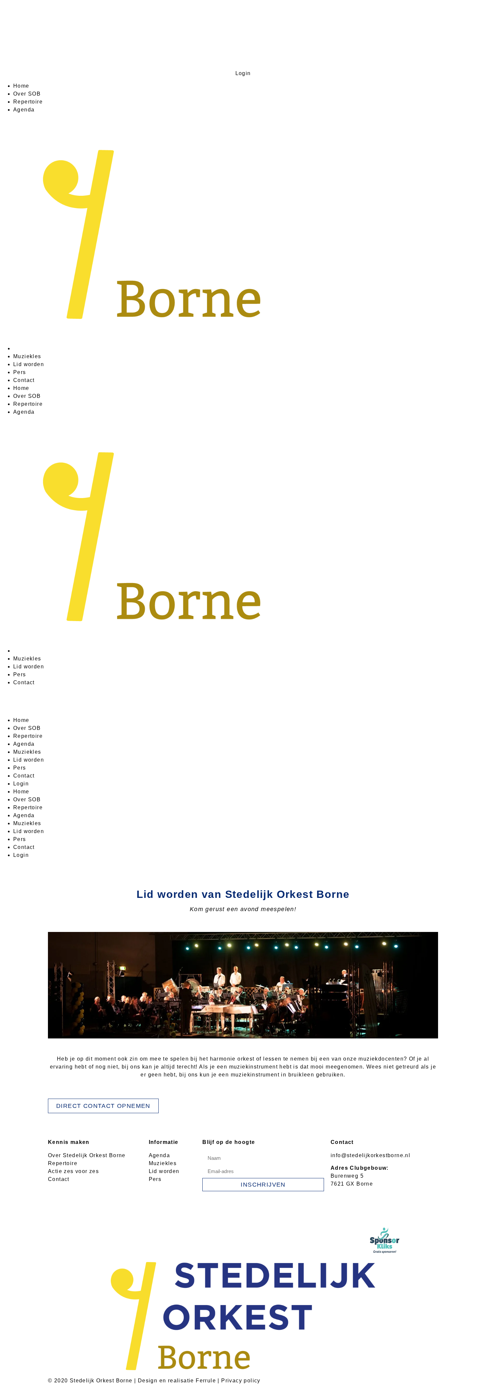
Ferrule (206, 1380)
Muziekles (27, 356)
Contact (24, 380)
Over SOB (27, 94)
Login (243, 73)
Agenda (23, 109)
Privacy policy (241, 1380)
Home (21, 86)
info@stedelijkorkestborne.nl (370, 1155)
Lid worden (28, 364)
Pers (19, 372)
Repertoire (28, 102)
